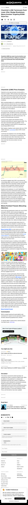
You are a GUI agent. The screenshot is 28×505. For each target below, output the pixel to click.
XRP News (3, 474)
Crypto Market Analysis (6, 478)
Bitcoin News (4, 476)
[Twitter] (5, 20)
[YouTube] (2, 20)
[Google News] (12, 417)
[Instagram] (14, 20)
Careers (2, 466)
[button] (14, 422)
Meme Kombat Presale (7, 309)
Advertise (3, 460)
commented (12, 129)
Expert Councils (20, 466)
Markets (7, 7)
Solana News (4, 485)
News (18, 460)
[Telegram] (8, 20)
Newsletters (19, 468)
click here (12, 322)
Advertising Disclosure (21, 477)
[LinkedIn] (11, 20)
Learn (18, 462)
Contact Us (3, 462)
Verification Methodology (20, 474)
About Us (3, 464)
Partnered (3, 7)
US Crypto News (4, 481)
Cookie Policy (21, 495)
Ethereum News (4, 479)
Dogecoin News (4, 483)
